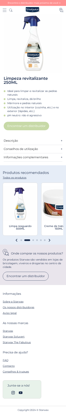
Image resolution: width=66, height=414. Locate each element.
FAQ (5, 360)
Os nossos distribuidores (18, 307)
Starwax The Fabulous (17, 342)
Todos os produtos (14, 177)
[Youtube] (21, 393)
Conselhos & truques (16, 371)
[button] (16, 240)
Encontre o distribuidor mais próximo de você (33, 2)
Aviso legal (10, 313)
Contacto (9, 366)
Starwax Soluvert (14, 336)
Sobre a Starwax (13, 301)
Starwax (8, 331)
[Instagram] (13, 393)
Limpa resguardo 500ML (20, 227)
